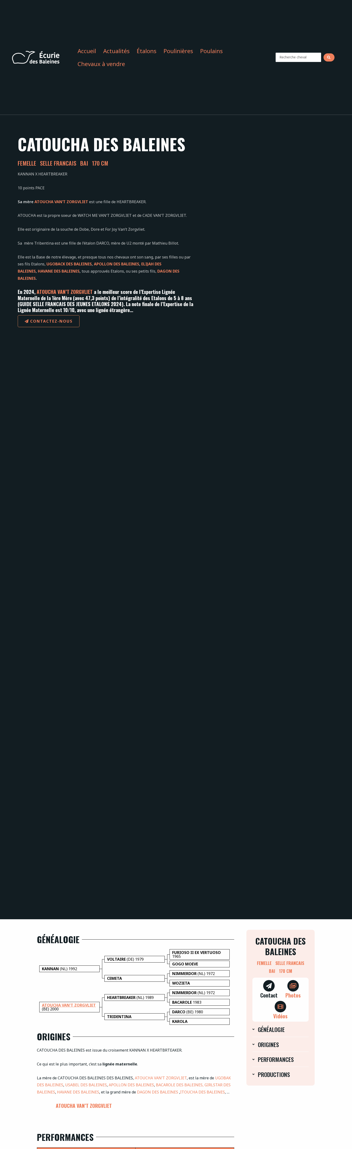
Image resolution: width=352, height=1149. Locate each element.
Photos (293, 995)
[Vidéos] (280, 1006)
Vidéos (280, 1016)
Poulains (211, 51)
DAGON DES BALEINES (157, 1092)
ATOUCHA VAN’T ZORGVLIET (61, 201)
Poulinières (178, 51)
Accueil (87, 51)
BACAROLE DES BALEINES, (180, 1084)
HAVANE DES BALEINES (58, 271)
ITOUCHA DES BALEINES (202, 1092)
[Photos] (293, 986)
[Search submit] (329, 57)
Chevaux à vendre (101, 64)
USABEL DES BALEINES (86, 1084)
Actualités (116, 51)
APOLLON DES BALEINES (116, 264)
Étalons (146, 51)
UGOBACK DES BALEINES (69, 264)
